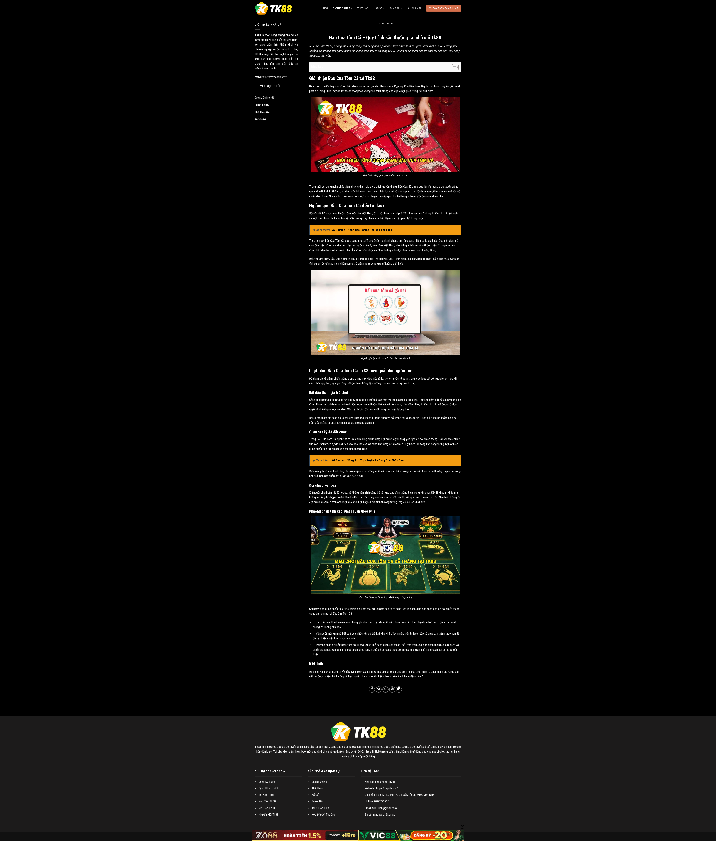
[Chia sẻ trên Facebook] (372, 689)
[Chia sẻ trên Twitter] (379, 689)
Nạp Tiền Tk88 (267, 801)
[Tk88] (273, 8)
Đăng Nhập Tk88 (268, 788)
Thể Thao (362, 8)
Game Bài (395, 8)
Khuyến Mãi (414, 8)
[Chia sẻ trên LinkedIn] (399, 689)
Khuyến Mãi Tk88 (268, 814)
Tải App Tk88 (266, 795)
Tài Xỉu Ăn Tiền (320, 808)
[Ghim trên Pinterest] (392, 689)
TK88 (325, 8)
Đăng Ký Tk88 (266, 782)
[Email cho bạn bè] (385, 689)
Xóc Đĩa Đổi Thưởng (323, 814)
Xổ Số (379, 8)
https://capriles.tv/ (276, 77)
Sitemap (390, 814)
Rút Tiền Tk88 (266, 808)
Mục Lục (317, 66)
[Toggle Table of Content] (453, 67)
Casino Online (341, 8)
